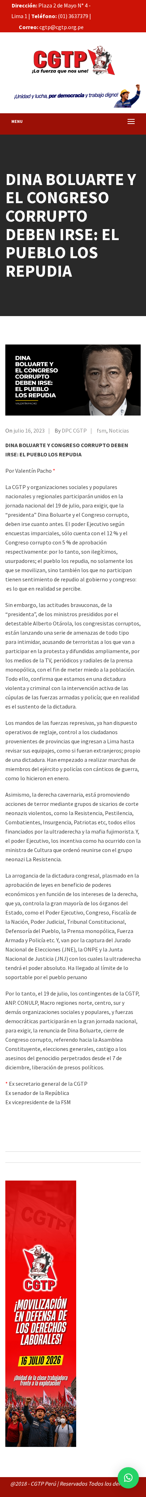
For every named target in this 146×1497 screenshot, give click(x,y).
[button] (128, 1477)
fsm (101, 430)
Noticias (119, 430)
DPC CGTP (74, 430)
